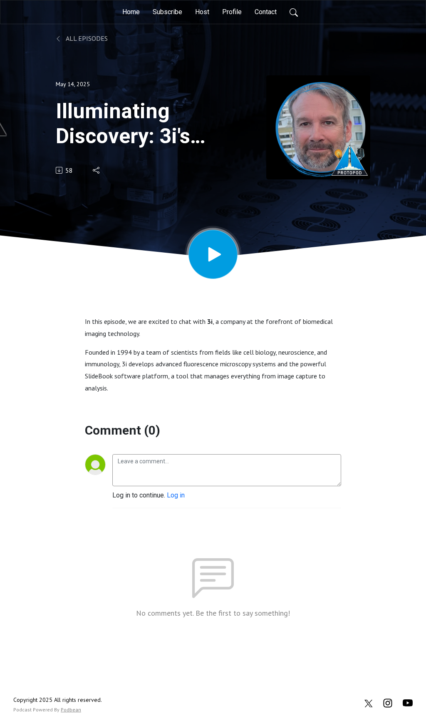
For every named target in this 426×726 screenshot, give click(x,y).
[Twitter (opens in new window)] (368, 702)
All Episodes (86, 38)
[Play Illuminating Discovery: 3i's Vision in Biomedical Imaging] (213, 254)
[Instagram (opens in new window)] (388, 702)
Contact (266, 12)
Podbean (71, 709)
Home (131, 12)
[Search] (293, 12)
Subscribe (167, 12)
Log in (176, 495)
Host (202, 12)
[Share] (97, 170)
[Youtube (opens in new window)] (408, 702)
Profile (232, 12)
